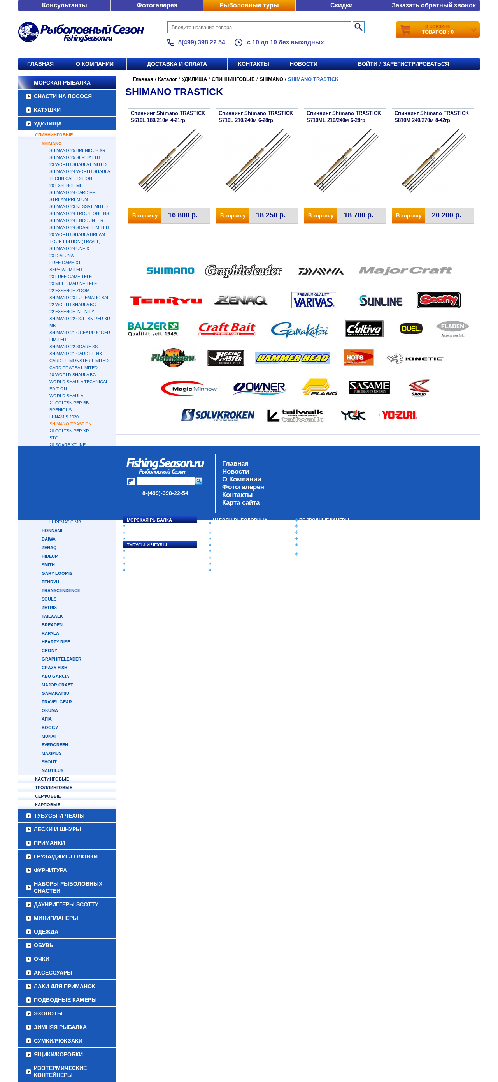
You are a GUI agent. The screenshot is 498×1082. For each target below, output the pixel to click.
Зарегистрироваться (416, 64)
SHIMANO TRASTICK (70, 423)
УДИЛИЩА (48, 123)
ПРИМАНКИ (139, 557)
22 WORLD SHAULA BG (72, 304)
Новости (303, 64)
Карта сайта (241, 502)
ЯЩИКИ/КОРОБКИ (318, 545)
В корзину (145, 216)
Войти (367, 64)
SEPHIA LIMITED (65, 269)
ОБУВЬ (220, 551)
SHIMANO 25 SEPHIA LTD (74, 157)
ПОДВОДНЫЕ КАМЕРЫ (324, 520)
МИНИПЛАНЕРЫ (230, 538)
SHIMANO (52, 143)
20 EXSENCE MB (65, 185)
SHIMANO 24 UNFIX (69, 248)
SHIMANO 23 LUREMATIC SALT (80, 297)
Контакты (253, 64)
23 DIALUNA (61, 255)
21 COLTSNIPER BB (69, 402)
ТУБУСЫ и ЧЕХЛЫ (147, 545)
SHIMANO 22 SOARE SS (73, 346)
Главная (40, 64)
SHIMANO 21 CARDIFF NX (75, 353)
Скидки (341, 5)
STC (53, 437)
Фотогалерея (157, 5)
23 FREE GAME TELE (70, 276)
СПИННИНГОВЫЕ (54, 134)
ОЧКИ (219, 557)
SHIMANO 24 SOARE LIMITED (79, 227)
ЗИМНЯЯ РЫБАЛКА (320, 532)
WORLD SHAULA (66, 395)
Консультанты (64, 5)
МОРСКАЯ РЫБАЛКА (62, 82)
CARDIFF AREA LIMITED (73, 367)
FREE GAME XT (65, 262)
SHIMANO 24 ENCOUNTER (76, 220)
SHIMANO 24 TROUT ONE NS (79, 213)
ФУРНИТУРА (140, 569)
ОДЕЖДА (222, 545)
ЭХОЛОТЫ (310, 526)
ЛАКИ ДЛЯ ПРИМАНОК (237, 569)
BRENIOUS (60, 409)
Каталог (167, 79)
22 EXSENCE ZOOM (69, 290)
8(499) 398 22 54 (201, 42)
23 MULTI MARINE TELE (73, 283)
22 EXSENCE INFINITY (71, 311)
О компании (95, 64)
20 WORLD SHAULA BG (72, 374)
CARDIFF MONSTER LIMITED (79, 360)
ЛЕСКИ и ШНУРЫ (145, 551)
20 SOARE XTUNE (67, 444)
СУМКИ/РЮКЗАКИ (318, 538)
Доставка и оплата (177, 64)
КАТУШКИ (47, 110)
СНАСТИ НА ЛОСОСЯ (63, 96)
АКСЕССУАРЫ (228, 563)
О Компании (241, 479)
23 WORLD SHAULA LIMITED (78, 164)
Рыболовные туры (249, 5)
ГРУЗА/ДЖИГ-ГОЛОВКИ (152, 563)
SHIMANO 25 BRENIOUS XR (77, 150)
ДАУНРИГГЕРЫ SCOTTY (238, 532)
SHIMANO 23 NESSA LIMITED (78, 206)
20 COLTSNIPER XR (69, 430)
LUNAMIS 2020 (64, 416)
